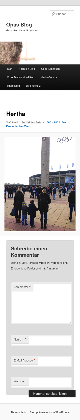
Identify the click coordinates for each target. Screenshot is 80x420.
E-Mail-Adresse (25, 360)
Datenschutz (33, 85)
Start (9, 68)
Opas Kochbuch (50, 68)
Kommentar (22, 286)
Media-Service (49, 77)
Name (20, 339)
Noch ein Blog (27, 68)
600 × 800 (52, 122)
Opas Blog (19, 24)
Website (19, 381)
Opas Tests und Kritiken (20, 77)
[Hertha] (39, 184)
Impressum (13, 85)
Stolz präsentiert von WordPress (49, 412)
